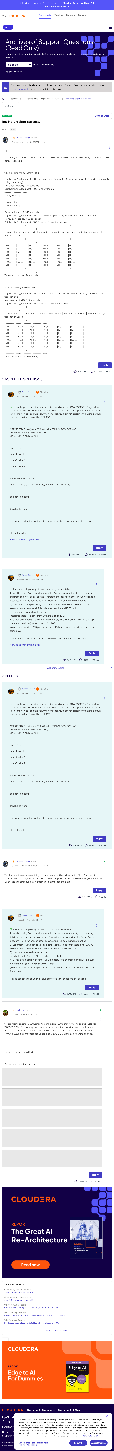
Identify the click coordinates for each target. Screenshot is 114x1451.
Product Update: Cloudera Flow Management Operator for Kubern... (35, 1315)
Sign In (8, 27)
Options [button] (9, 105)
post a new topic (20, 89)
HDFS (13, 129)
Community (45, 15)
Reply (105, 364)
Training (59, 15)
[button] (109, 146)
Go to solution (102, 115)
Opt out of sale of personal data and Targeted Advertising (34, 1444)
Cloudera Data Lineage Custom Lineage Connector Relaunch (32, 1307)
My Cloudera (10, 1417)
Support (82, 15)
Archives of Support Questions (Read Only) (43, 99)
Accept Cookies (98, 1443)
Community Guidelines (41, 1409)
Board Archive (15, 99)
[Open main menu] (111, 27)
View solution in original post (25, 539)
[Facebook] (3, 1422)
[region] (63, 1431)
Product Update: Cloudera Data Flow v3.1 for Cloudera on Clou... (33, 1323)
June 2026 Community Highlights (19, 1300)
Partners (70, 15)
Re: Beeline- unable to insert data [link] (78, 99)
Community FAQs (69, 1409)
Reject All (78, 1443)
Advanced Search (14, 71)
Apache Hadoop (7, 1445)
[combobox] (70, 64)
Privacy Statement (90, 1436)
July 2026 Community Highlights (18, 1292)
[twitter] (9, 1422)
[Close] (107, 1416)
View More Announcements (57, 1330)
